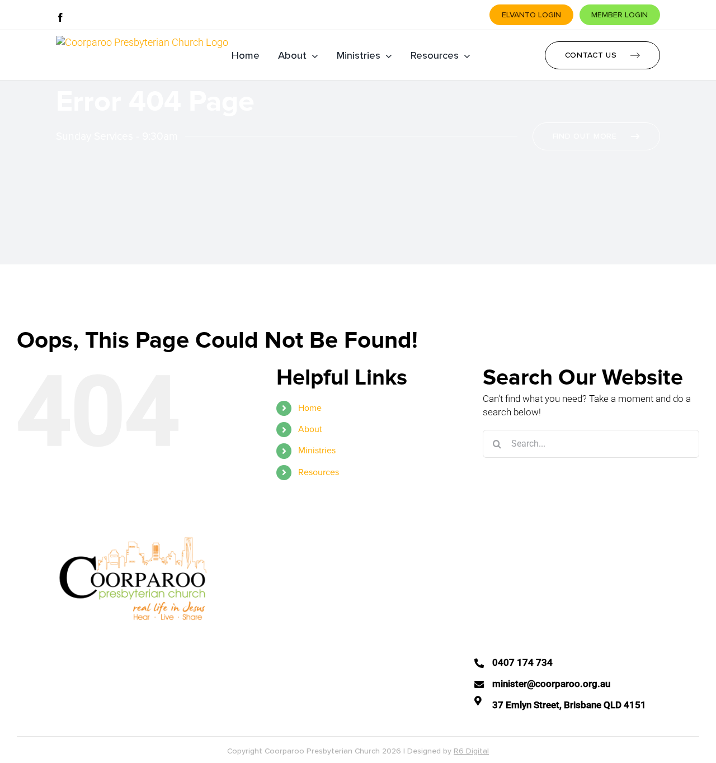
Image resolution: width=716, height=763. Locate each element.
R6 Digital (471, 751)
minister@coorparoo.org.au (551, 683)
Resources (318, 472)
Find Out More (585, 136)
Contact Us (591, 55)
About (310, 429)
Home (310, 408)
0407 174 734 (522, 662)
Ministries (317, 450)
